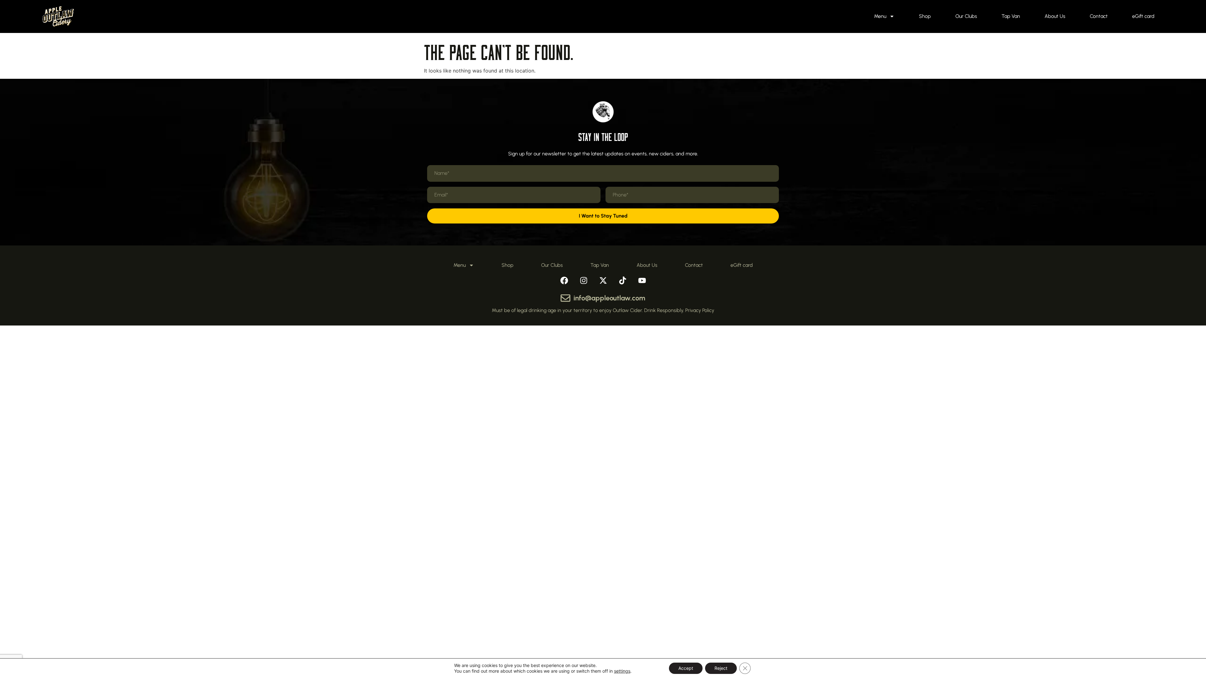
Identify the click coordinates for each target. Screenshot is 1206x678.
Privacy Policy (699, 310)
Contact (1099, 16)
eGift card (1143, 16)
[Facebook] (564, 280)
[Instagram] (583, 280)
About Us (1055, 16)
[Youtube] (642, 280)
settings (622, 671)
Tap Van (1011, 16)
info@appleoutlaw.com (609, 298)
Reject (720, 668)
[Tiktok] (622, 280)
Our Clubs (966, 16)
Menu (880, 16)
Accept (685, 668)
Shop (925, 16)
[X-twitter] (603, 280)
